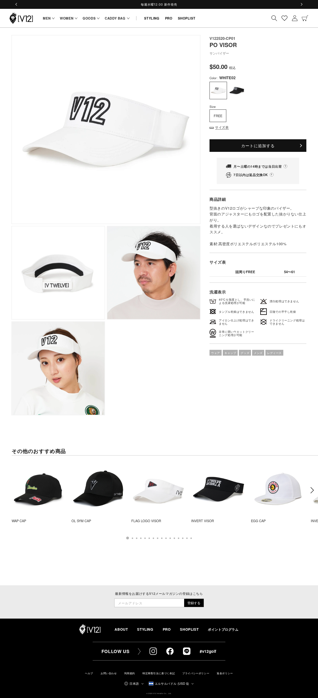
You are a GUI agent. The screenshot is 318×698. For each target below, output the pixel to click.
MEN (47, 18)
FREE (218, 115)
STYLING (145, 629)
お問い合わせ (109, 673)
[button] (47, 18)
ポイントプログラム (223, 629)
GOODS (89, 18)
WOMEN (66, 18)
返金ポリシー (225, 673)
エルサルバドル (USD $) (172, 683)
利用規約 (129, 673)
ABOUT (121, 629)
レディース (274, 353)
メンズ (258, 353)
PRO (167, 629)
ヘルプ (89, 673)
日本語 (134, 683)
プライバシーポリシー (195, 673)
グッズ (244, 353)
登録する (193, 602)
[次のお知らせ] (301, 4)
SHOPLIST (189, 629)
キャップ (230, 353)
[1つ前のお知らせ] (16, 4)
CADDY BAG (115, 18)
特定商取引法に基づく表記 (158, 673)
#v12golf (208, 651)
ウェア (215, 353)
